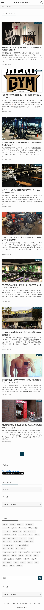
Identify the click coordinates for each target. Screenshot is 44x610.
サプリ (22, 538)
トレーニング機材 (22, 545)
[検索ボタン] (41, 2)
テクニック (28, 541)
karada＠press (22, 2)
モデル (6, 555)
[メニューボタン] (2, 2)
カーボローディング (25, 535)
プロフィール (20, 548)
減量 (26, 559)
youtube (6, 528)
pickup (20, 524)
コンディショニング (10, 538)
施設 (36, 555)
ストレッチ (7, 541)
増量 (21, 555)
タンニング (17, 541)
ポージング (36, 552)
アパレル (6, 531)
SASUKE (29, 524)
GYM (5, 524)
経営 (23, 562)
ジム (30, 538)
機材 (14, 603)
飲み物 (20, 566)
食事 (12, 566)
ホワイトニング (24, 552)
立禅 (15, 562)
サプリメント (8, 603)
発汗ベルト (7, 562)
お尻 (14, 528)
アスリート (32, 528)
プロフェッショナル (9, 552)
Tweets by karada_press (10, 471)
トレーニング (8, 545)
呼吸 (14, 555)
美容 (30, 562)
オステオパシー (29, 531)
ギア (37, 535)
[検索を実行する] (40, 578)
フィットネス (8, 548)
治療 (18, 559)
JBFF (12, 524)
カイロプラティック (9, 535)
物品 (34, 559)
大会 (28, 555)
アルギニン (17, 531)
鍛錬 (5, 566)
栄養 (11, 559)
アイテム (22, 528)
